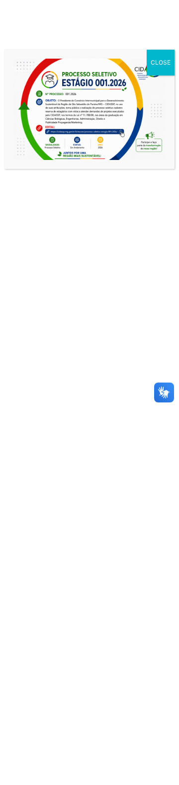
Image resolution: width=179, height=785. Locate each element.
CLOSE (161, 62)
